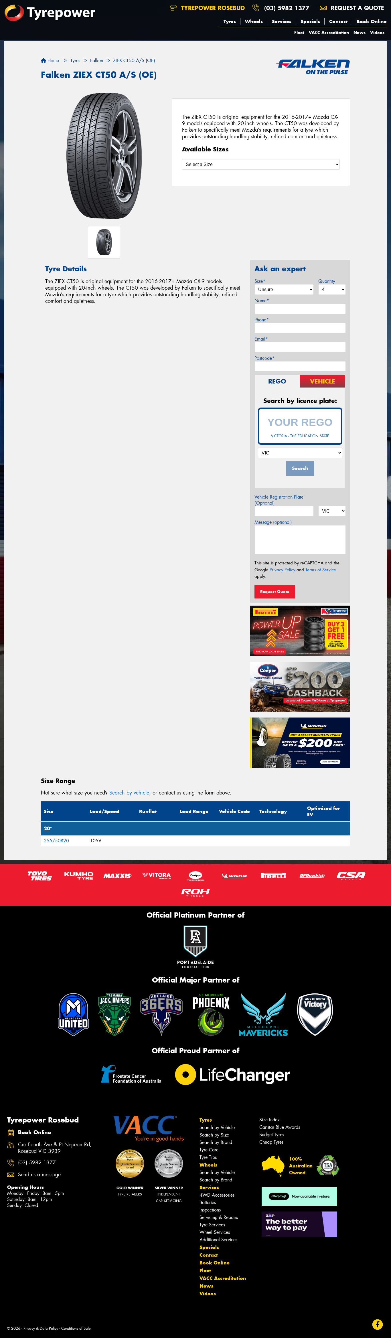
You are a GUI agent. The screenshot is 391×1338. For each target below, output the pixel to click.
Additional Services (218, 1240)
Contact (338, 21)
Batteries (208, 1202)
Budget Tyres (271, 1135)
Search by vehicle (129, 792)
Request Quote (274, 591)
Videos (377, 32)
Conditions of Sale (76, 1328)
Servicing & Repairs (219, 1217)
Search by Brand (216, 1142)
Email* (261, 339)
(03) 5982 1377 (286, 7)
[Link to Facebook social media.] (377, 1324)
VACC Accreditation (329, 32)
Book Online (372, 21)
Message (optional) (273, 522)
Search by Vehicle (217, 1127)
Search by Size (214, 1135)
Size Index (269, 1120)
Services (281, 21)
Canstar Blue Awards (279, 1127)
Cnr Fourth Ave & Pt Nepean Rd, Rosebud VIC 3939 (55, 1148)
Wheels (254, 21)
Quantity (326, 281)
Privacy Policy (282, 570)
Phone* (261, 320)
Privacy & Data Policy (40, 1328)
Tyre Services (212, 1225)
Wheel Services (215, 1232)
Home (52, 61)
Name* (261, 301)
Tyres (230, 21)
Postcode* (264, 358)
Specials (310, 21)
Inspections (210, 1210)
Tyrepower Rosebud (212, 7)
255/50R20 (56, 841)
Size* (259, 281)
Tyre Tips (208, 1157)
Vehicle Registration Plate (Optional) (278, 500)
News (360, 32)
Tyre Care (209, 1150)
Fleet (299, 32)
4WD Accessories (217, 1195)
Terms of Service (320, 570)
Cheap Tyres (271, 1142)
